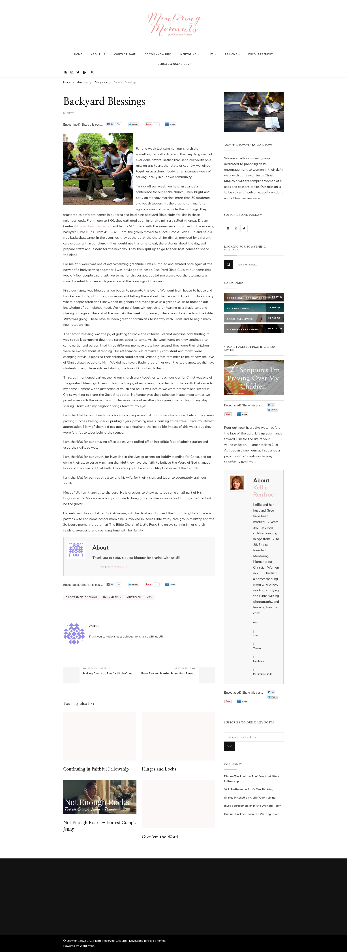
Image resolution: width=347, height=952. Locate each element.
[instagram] (235, 228)
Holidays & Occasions (172, 64)
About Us (98, 54)
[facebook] (227, 228)
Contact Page (125, 54)
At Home (231, 54)
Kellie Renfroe (263, 491)
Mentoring (188, 54)
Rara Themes (156, 941)
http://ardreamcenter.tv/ (93, 226)
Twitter (257, 648)
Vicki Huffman (233, 789)
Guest (70, 113)
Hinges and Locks (159, 769)
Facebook (258, 661)
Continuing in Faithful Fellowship (96, 769)
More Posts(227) (117, 566)
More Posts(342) (262, 674)
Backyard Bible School (81, 597)
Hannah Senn (112, 597)
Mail (102, 566)
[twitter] (244, 228)
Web (255, 635)
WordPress (87, 946)
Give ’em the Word (160, 837)
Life (210, 54)
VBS (149, 597)
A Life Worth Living (260, 789)
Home (78, 54)
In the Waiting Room (267, 806)
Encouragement (260, 54)
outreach (134, 597)
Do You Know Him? (158, 54)
